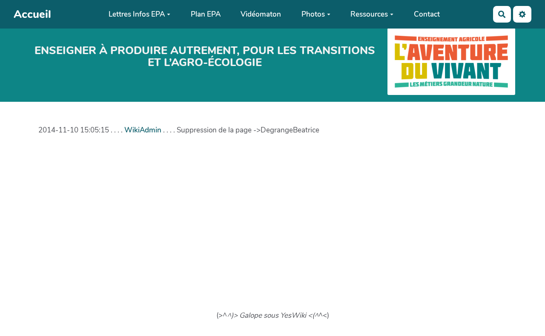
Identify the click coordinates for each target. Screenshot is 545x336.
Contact (427, 14)
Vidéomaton (261, 14)
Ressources (369, 14)
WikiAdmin (142, 130)
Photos (313, 14)
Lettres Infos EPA (137, 14)
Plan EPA (206, 14)
